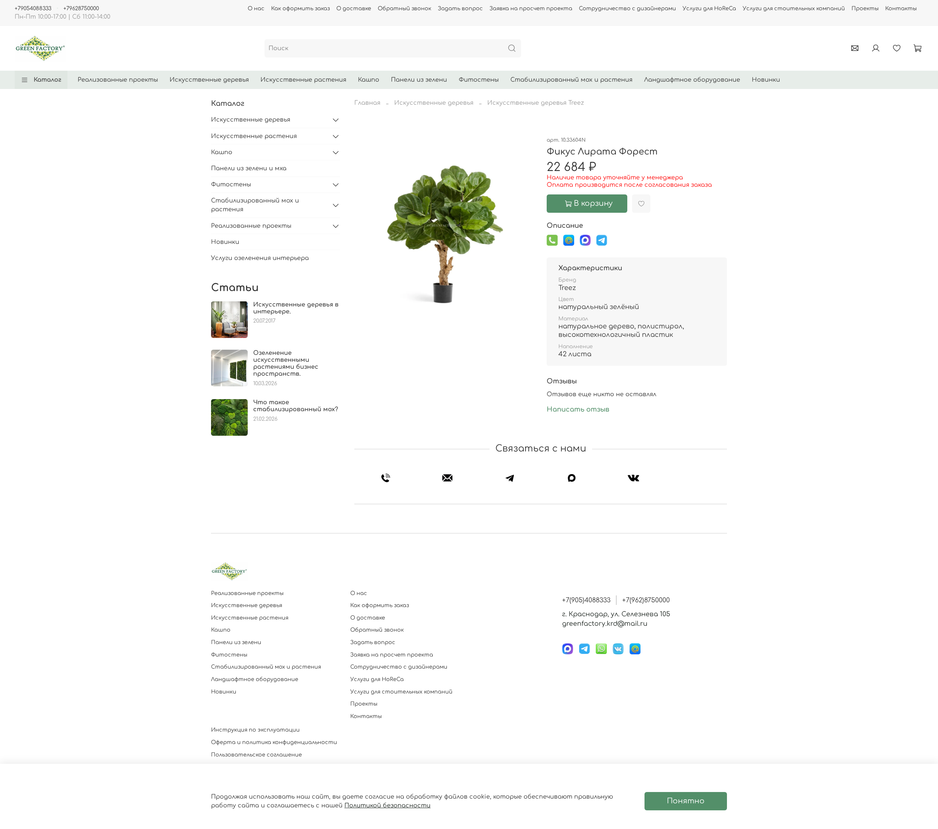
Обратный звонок (404, 8)
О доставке (353, 8)
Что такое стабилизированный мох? (295, 406)
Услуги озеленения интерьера (260, 258)
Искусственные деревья (209, 80)
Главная (367, 103)
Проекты (865, 8)
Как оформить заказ (300, 8)
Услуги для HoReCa (709, 8)
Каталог (47, 80)
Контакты (901, 8)
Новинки (766, 80)
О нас (256, 8)
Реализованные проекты (118, 80)
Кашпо (368, 80)
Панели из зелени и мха (249, 168)
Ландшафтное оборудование (692, 80)
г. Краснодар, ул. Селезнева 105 (616, 614)
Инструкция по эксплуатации (255, 730)
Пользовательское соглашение (256, 755)
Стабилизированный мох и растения (571, 80)
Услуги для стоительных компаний (794, 8)
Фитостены (479, 80)
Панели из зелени (419, 80)
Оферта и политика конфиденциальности (274, 742)
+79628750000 (81, 8)
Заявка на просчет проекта (531, 8)
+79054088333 (33, 8)
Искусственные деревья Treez (535, 103)
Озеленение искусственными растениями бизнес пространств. (285, 364)
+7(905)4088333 (586, 600)
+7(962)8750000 (646, 600)
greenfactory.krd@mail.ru (604, 623)
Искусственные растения (303, 80)
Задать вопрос (460, 8)
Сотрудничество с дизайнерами (627, 8)
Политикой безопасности (387, 805)
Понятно (686, 801)
